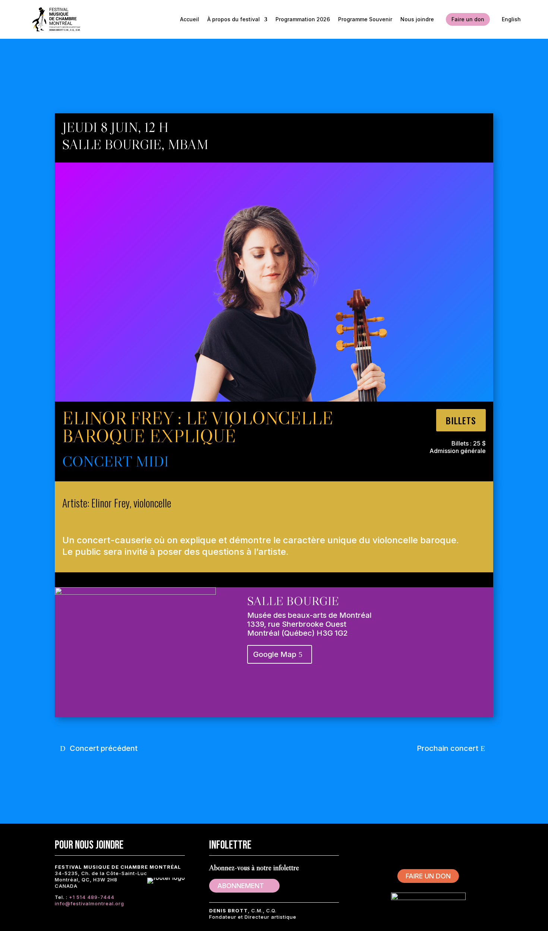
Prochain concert (447, 748)
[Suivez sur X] (406, 844)
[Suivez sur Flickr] (473, 844)
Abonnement (240, 886)
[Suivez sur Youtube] (450, 844)
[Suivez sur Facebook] (383, 844)
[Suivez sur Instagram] (428, 844)
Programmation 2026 (302, 19)
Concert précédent (104, 748)
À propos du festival (233, 19)
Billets (461, 420)
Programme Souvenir (365, 19)
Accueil (189, 19)
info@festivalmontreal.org (89, 903)
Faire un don (467, 19)
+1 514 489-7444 (91, 897)
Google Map (274, 654)
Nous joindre (417, 19)
